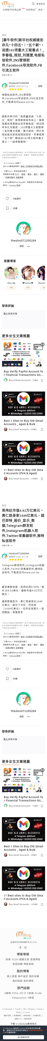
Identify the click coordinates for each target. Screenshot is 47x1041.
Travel (19, 1009)
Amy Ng (11, 283)
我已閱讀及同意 (23, 1037)
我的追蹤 (17, 980)
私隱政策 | (38, 1015)
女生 (4, 34)
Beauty (32, 1009)
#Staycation (19, 997)
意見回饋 (17, 964)
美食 (29, 174)
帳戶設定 (23, 976)
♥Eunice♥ (27, 283)
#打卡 (23, 993)
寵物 (42, 174)
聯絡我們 (28, 1019)
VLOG (15, 959)
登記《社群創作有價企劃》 (32, 166)
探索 (8, 959)
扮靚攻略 (9, 177)
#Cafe (38, 993)
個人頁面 (12, 976)
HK (25, 1009)
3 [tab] (25, 19)
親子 (36, 174)
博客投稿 (29, 964)
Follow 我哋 (14, 185)
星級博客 (35, 959)
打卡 (17, 174)
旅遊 (23, 174)
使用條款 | (28, 1015)
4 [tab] (29, 19)
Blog (19, 1012)
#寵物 (7, 993)
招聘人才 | (19, 1019)
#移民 (31, 997)
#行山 (15, 993)
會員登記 (40, 3)
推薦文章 (24, 959)
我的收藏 (34, 976)
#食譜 (30, 993)
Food (41, 1009)
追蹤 (40, 85)
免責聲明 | (19, 1015)
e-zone (27, 1012)
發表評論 (10, 313)
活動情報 (19, 177)
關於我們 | (9, 1015)
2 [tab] (21, 19)
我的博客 (29, 980)
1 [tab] (18, 19)
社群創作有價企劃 (12, 9)
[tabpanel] (23, 16)
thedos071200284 (19, 82)
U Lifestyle (8, 1009)
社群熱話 (30, 9)
